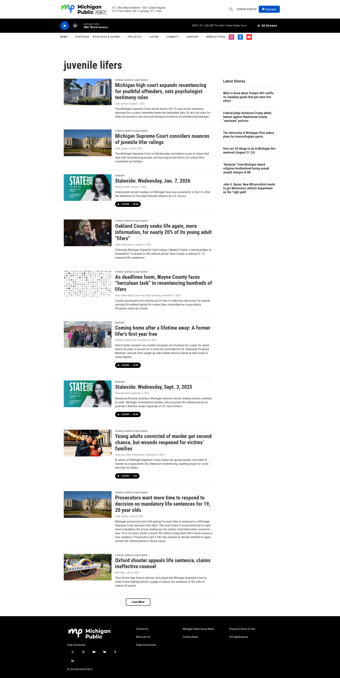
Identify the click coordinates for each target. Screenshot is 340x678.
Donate (270, 9)
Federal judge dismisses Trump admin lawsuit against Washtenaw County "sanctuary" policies (247, 117)
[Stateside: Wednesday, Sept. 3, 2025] (88, 393)
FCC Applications (238, 637)
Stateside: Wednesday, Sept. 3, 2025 (153, 387)
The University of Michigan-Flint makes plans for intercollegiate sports (248, 135)
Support (192, 36)
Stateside (82, 36)
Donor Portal (247, 9)
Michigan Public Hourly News (198, 629)
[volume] (75, 26)
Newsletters (215, 36)
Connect (172, 36)
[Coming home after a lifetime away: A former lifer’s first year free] (88, 334)
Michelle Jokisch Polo (125, 340)
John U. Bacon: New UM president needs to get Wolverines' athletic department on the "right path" (249, 188)
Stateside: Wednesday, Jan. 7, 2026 (152, 181)
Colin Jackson (122, 103)
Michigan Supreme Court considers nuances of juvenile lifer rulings (162, 139)
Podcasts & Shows (106, 36)
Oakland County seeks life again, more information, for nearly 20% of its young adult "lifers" (163, 232)
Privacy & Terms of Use (242, 629)
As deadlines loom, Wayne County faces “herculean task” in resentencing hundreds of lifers (163, 283)
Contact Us (142, 629)
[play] (64, 26)
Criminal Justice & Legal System (131, 79)
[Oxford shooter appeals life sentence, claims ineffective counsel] (88, 567)
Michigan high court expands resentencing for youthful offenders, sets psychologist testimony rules (160, 91)
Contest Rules (190, 637)
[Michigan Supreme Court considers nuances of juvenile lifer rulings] (88, 142)
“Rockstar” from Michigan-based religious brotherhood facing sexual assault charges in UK (246, 168)
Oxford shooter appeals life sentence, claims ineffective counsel (163, 563)
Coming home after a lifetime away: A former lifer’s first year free (162, 331)
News (64, 36)
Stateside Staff (122, 186)
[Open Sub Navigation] (70, 36)
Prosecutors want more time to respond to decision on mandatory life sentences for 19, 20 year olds (162, 504)
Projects (135, 36)
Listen (153, 36)
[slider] (80, 25)
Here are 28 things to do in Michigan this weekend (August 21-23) (249, 150)
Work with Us (143, 637)
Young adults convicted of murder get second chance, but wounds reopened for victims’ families (163, 442)
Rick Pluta (120, 572)
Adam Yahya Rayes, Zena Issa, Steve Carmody (137, 295)
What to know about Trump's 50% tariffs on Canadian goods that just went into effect (248, 97)
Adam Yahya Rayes (124, 244)
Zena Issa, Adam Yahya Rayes (129, 454)
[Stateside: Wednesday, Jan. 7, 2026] (88, 187)
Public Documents (146, 645)
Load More (138, 602)
